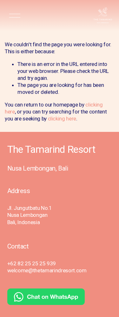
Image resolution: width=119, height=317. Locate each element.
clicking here (62, 118)
